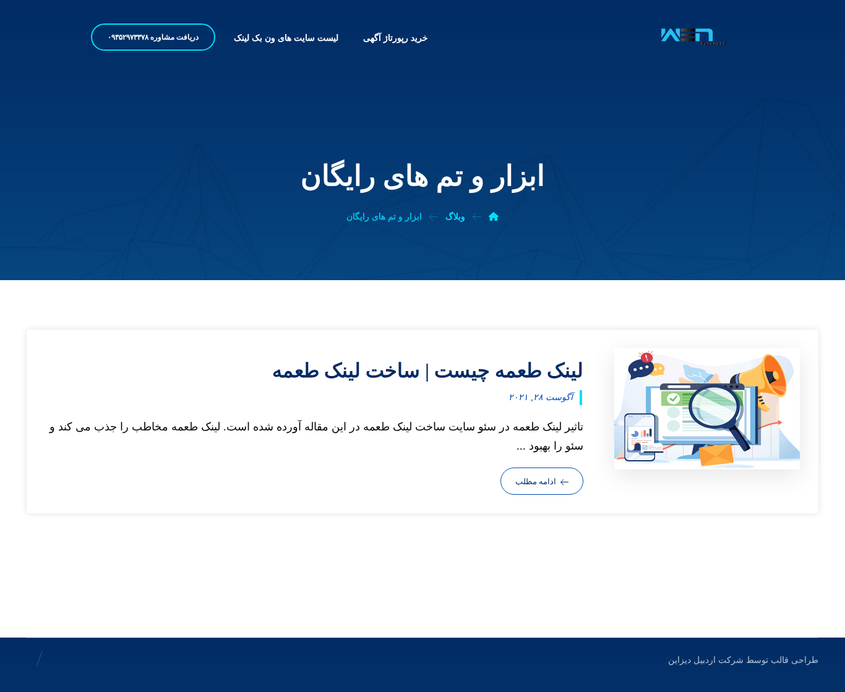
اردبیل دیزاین (692, 660)
